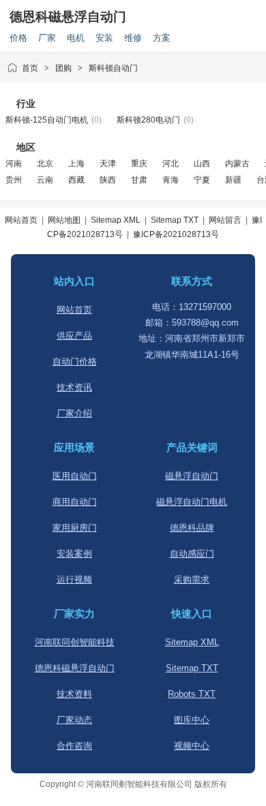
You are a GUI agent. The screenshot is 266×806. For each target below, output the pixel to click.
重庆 (139, 163)
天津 (108, 163)
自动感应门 (192, 553)
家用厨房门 (75, 528)
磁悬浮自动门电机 (191, 502)
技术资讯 (74, 387)
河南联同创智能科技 (75, 642)
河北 (170, 163)
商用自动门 (75, 502)
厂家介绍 (74, 413)
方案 (162, 38)
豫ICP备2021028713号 (176, 234)
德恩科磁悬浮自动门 (68, 17)
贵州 (13, 180)
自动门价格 (75, 361)
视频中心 (191, 746)
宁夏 (202, 180)
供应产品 (74, 335)
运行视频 (74, 579)
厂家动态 (74, 720)
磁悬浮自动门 (191, 476)
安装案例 (74, 553)
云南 (45, 180)
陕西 (108, 180)
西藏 (76, 180)
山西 (202, 163)
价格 (18, 38)
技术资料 (74, 694)
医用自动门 (75, 476)
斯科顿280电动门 (148, 120)
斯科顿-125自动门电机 (46, 120)
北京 (45, 163)
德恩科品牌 (192, 528)
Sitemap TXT (174, 220)
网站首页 (21, 220)
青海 (170, 180)
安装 (104, 38)
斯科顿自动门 (113, 68)
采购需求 (191, 579)
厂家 (47, 38)
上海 (76, 163)
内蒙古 (237, 163)
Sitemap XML (116, 220)
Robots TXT (192, 694)
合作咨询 (74, 746)
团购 (63, 68)
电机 (76, 38)
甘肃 (139, 180)
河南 (13, 163)
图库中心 (191, 720)
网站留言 (225, 220)
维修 (133, 38)
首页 (30, 68)
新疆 (233, 180)
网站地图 (64, 220)
